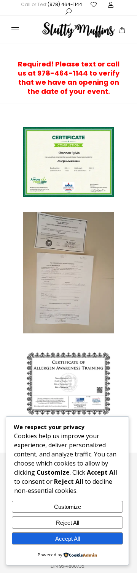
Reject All (67, 522)
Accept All (67, 538)
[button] (113, 6)
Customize (67, 507)
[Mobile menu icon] (15, 30)
